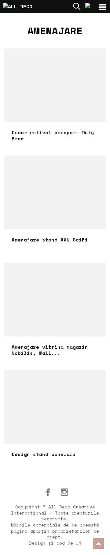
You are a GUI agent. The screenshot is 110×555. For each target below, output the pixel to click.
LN (78, 543)
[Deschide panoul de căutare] (76, 6)
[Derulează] (98, 543)
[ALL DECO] (23, 6)
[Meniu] (102, 7)
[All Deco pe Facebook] (47, 492)
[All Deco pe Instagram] (64, 492)
